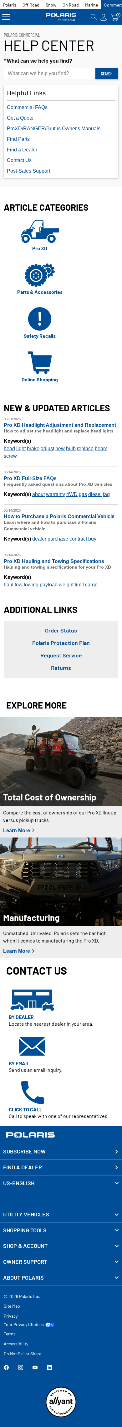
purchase (58, 539)
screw (10, 456)
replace (85, 448)
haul (8, 584)
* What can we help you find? (38, 61)
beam (101, 448)
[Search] (94, 17)
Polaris (9, 4)
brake (33, 448)
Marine (91, 4)
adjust (47, 448)
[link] (61, 1214)
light (21, 448)
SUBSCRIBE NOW (24, 1151)
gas (83, 494)
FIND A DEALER (22, 1167)
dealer (39, 539)
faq (106, 494)
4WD (72, 494)
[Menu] (6, 17)
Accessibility (16, 1343)
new (60, 448)
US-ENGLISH (18, 1183)
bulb (71, 448)
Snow (51, 4)
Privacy (11, 1316)
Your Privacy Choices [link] (24, 1324)
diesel (95, 494)
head (9, 448)
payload (49, 584)
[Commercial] (61, 17)
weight (66, 584)
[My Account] (103, 17)
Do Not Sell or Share (22, 1353)
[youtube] (35, 1368)
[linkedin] (49, 1368)
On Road (71, 4)
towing (31, 584)
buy (92, 539)
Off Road (31, 4)
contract (78, 539)
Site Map (12, 1306)
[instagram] (20, 1368)
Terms (10, 1333)
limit (79, 584)
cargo (91, 584)
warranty (55, 494)
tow (19, 584)
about (38, 494)
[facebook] (6, 1368)
